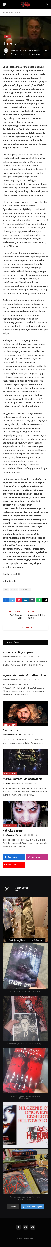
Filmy (7, 37)
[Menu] (4, 4)
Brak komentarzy (20, 54)
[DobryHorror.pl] (26, 4)
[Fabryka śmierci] (25, 814)
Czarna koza (10, 730)
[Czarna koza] (25, 713)
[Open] (25, 919)
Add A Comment (25, 628)
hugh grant (25, 590)
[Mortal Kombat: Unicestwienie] (25, 762)
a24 (5, 590)
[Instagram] (45, 938)
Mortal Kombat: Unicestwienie (22, 778)
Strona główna (8, 12)
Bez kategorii (10, 725)
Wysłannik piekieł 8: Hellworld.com (25, 675)
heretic (14, 590)
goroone (15, 50)
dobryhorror (25, 899)
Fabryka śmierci (13, 830)
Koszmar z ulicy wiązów (18, 652)
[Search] (46, 4)
